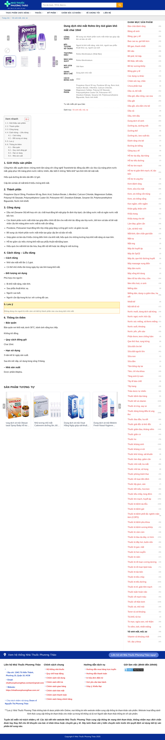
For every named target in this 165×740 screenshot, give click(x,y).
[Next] (55, 38)
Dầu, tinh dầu (134, 116)
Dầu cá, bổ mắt (134, 91)
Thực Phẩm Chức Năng (17, 13)
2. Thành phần (13, 126)
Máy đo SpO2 (134, 253)
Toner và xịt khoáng (136, 612)
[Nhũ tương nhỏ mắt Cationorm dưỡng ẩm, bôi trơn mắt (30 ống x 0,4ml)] (47, 406)
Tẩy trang (132, 386)
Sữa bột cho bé (135, 346)
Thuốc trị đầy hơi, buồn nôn (140, 542)
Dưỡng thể (133, 131)
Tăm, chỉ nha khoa (136, 371)
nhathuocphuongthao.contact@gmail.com (25, 683)
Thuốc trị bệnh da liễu (137, 504)
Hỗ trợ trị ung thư (135, 179)
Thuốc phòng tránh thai (138, 474)
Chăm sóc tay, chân (137, 81)
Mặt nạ (131, 239)
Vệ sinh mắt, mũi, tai (20, 18)
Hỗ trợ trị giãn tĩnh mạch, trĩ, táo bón (142, 172)
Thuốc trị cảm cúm (136, 532)
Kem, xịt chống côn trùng (139, 194)
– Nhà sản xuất (17, 156)
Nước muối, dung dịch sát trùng (142, 311)
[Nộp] (119, 5)
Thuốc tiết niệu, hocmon (139, 489)
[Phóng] (7, 50)
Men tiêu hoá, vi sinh (137, 283)
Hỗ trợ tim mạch (135, 166)
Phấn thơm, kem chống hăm (140, 336)
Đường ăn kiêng (135, 146)
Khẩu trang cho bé (136, 219)
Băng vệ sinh (134, 31)
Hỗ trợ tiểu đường (136, 161)
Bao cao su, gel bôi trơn (138, 41)
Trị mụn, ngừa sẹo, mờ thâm (140, 622)
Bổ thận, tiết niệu (135, 61)
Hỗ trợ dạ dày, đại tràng (138, 156)
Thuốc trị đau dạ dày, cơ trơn (141, 537)
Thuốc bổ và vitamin (137, 401)
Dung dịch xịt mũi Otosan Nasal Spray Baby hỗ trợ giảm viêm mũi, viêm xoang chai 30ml (17, 424)
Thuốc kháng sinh (136, 444)
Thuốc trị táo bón (135, 572)
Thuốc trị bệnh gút (136, 509)
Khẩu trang (133, 214)
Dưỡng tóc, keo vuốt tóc (139, 136)
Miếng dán (132, 288)
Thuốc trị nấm (134, 557)
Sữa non (132, 356)
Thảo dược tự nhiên (137, 391)
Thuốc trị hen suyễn (137, 552)
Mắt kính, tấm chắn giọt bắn (140, 233)
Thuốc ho (132, 439)
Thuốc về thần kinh (136, 602)
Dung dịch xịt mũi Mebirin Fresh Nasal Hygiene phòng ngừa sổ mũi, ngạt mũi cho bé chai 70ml (105, 424)
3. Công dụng (12, 129)
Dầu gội (131, 101)
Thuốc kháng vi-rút (136, 449)
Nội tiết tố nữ (133, 306)
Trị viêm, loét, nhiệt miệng (139, 627)
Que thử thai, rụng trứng (139, 341)
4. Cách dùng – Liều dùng (17, 132)
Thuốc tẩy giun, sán (137, 484)
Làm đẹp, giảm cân (136, 224)
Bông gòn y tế (134, 71)
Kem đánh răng (135, 184)
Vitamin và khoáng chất (138, 637)
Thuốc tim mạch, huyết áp (139, 499)
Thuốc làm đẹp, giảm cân (139, 459)
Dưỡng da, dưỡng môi (138, 126)
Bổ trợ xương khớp (136, 66)
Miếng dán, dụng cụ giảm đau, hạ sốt (143, 295)
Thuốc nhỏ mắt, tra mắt (138, 464)
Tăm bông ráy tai (135, 366)
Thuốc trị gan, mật (136, 547)
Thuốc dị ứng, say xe (137, 406)
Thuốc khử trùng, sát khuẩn (140, 454)
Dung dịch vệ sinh (136, 121)
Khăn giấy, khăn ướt (137, 209)
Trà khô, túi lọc (134, 617)
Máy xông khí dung (136, 273)
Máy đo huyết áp (135, 248)
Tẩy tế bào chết (135, 381)
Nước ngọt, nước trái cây (139, 316)
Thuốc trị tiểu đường (137, 582)
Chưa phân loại (135, 86)
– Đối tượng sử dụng (19, 138)
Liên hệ (107, 13)
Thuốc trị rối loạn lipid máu (140, 567)
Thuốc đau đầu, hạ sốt (138, 419)
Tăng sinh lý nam (135, 376)
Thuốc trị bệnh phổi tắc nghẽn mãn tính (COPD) (143, 515)
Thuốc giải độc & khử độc (139, 424)
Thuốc (38, 13)
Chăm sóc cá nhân (71, 13)
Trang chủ (5, 18)
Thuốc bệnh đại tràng (137, 396)
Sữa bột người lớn (136, 351)
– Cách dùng (16, 135)
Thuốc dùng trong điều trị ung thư (141, 413)
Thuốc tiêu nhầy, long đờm (140, 494)
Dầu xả (131, 111)
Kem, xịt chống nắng (137, 199)
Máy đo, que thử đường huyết (141, 258)
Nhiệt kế (131, 302)
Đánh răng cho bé (136, 141)
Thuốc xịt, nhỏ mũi (136, 607)
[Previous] (8, 38)
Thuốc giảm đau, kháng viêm (141, 429)
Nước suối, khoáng (136, 326)
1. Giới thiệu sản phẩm (16, 123)
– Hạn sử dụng (16, 153)
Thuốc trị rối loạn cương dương (142, 562)
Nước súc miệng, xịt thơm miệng (143, 321)
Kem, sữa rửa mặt (136, 189)
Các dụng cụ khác (136, 76)
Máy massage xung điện (139, 263)
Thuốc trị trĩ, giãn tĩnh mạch (140, 587)
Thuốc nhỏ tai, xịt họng (138, 469)
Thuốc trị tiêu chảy (136, 577)
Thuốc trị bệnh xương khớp (140, 527)
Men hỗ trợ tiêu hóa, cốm (139, 278)
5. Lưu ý (10, 141)
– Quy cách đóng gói (19, 150)
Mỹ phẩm (51, 13)
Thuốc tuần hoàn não (137, 592)
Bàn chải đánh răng (137, 26)
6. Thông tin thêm (14, 144)
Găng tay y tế (134, 151)
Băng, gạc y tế (134, 36)
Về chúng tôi (93, 13)
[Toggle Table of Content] (25, 119)
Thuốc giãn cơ (134, 434)
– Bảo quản (15, 147)
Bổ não (131, 51)
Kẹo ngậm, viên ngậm (138, 204)
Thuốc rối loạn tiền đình (138, 479)
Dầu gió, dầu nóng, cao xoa (140, 96)
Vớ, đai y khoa (134, 642)
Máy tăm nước (134, 268)
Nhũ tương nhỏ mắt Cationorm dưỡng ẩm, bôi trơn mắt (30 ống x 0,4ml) (46, 424)
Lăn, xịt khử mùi (135, 229)
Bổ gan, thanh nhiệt (136, 46)
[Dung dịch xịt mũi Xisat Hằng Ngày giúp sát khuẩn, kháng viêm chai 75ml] (76, 406)
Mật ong (131, 243)
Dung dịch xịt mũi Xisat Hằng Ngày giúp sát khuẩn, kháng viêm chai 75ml (76, 424)
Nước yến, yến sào (136, 331)
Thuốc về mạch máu (137, 597)
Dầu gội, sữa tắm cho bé (139, 106)
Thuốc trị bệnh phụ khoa (139, 522)
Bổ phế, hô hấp (135, 56)
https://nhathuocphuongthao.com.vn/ (22, 690)
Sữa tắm (131, 361)
